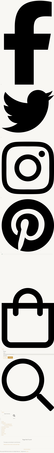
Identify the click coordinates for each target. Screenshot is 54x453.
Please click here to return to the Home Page (11, 444)
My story (3, 429)
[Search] (14, 415)
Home (3, 421)
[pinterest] (28, 252)
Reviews (3, 432)
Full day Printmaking (8, 425)
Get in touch (4, 433)
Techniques (4, 428)
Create (27, 451)
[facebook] (28, 84)
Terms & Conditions (27, 449)
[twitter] (28, 137)
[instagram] (28, 197)
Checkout (10, 357)
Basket (5, 357)
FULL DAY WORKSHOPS (7, 424)
